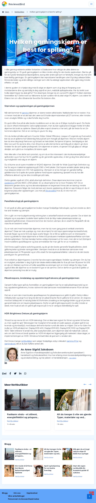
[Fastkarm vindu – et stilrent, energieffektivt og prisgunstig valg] (27, 399)
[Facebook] (9, 373)
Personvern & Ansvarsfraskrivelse (23, 499)
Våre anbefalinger (16, 496)
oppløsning (9, 183)
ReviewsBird (50, 191)
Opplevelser (32, 493)
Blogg (5, 493)
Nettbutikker (19, 12)
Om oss (17, 493)
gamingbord (9, 344)
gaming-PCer (72, 341)
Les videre (72, 358)
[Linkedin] (19, 373)
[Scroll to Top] (89, 496)
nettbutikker (26, 341)
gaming (25, 113)
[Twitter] (14, 373)
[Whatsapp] (24, 373)
